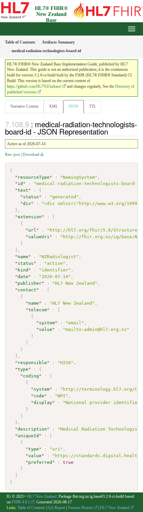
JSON (73, 106)
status (31, 196)
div (27, 203)
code (39, 395)
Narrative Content (24, 106)
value (45, 329)
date (23, 276)
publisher (30, 283)
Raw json (12, 154)
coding (31, 375)
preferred (40, 462)
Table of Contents (31, 507)
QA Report (56, 507)
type (23, 369)
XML (53, 106)
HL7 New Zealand (42, 496)
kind (23, 269)
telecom (37, 309)
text (23, 190)
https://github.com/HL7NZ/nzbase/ (34, 86)
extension (30, 216)
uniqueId (28, 435)
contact (27, 289)
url (32, 230)
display (43, 402)
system (47, 322)
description (32, 429)
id (20, 183)
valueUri (39, 236)
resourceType (34, 177)
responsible (32, 362)
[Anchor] (111, 131)
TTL (92, 106)
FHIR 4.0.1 (21, 502)
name (23, 256)
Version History (80, 507)
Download (31, 154)
